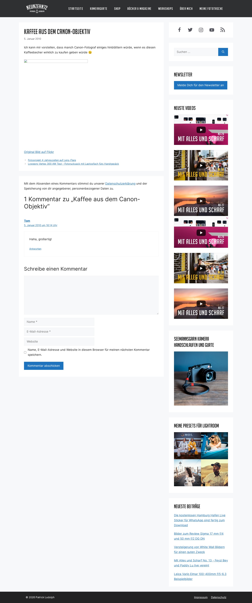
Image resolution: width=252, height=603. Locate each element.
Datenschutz (218, 597)
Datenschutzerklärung (120, 183)
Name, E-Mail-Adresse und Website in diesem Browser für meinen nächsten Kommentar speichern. (89, 352)
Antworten (35, 248)
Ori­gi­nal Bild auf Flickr (39, 152)
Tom (27, 221)
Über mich (186, 8)
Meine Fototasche (211, 8)
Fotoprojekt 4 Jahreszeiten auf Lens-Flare (52, 160)
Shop (117, 8)
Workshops (165, 8)
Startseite (75, 8)
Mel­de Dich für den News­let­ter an (200, 85)
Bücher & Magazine (139, 8)
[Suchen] (223, 52)
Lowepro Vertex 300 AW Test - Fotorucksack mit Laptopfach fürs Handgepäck (73, 163)
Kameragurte (98, 8)
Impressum (201, 597)
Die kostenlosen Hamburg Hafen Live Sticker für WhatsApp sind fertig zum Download (199, 520)
